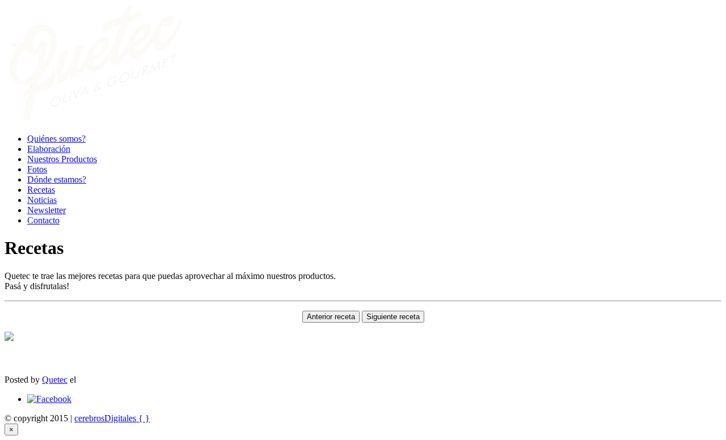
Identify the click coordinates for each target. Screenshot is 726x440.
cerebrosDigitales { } (112, 418)
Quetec (54, 379)
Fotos (37, 169)
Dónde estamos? (56, 179)
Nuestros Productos (62, 159)
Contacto (43, 220)
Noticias (42, 200)
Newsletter (46, 210)
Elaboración (48, 149)
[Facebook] (49, 399)
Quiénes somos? (56, 138)
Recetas (41, 189)
